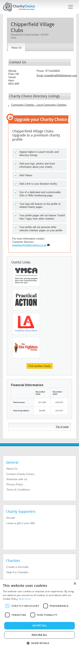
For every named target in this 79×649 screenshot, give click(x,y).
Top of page (62, 426)
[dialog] (39, 614)
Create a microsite (17, 566)
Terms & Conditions (18, 489)
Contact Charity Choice (20, 474)
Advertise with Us (16, 479)
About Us (11, 468)
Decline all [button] (39, 635)
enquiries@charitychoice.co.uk (29, 245)
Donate (10, 517)
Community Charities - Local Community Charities (39, 104)
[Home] (20, 6)
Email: (57, 75)
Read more (25, 598)
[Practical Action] (26, 299)
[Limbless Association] (26, 323)
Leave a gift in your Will (20, 523)
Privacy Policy (14, 484)
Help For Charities (17, 572)
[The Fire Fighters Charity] (26, 347)
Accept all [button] (39, 625)
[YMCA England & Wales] (26, 275)
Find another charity (40, 366)
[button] (39, 643)
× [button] (74, 583)
